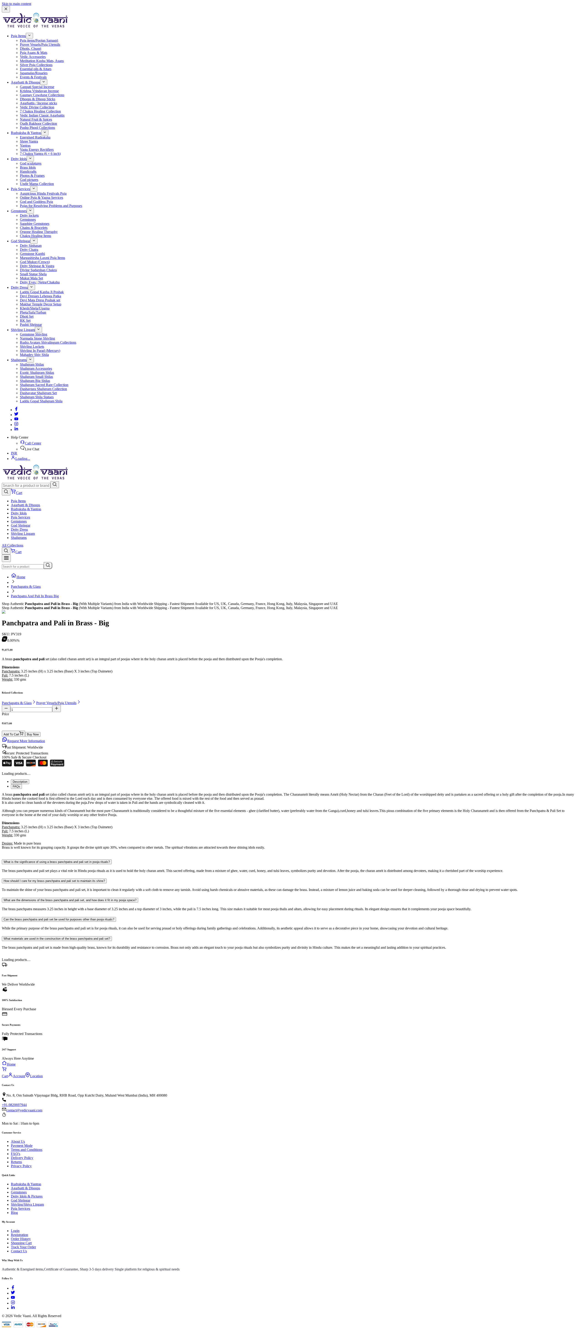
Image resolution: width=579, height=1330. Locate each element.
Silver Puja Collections (36, 65)
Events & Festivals (33, 77)
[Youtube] (16, 420)
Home (21, 577)
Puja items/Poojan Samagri (39, 40)
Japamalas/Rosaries (33, 73)
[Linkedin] (16, 430)
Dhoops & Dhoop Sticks (37, 99)
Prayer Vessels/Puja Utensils (40, 44)
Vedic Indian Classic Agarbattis (42, 115)
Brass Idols (28, 167)
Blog (14, 1213)
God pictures (29, 180)
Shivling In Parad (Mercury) (40, 351)
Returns (16, 1162)
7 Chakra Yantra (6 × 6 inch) (40, 154)
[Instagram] (16, 425)
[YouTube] (13, 1298)
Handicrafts (28, 171)
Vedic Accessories (33, 57)
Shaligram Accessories (36, 368)
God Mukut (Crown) (35, 262)
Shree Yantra (29, 141)
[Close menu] (6, 9)
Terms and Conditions (26, 1150)
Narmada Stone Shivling (37, 338)
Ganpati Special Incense (37, 87)
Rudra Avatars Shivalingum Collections (48, 342)
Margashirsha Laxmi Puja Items (42, 258)
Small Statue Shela (33, 274)
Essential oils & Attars (35, 69)
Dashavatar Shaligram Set (38, 393)
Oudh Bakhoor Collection (38, 123)
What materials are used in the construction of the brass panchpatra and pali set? (57, 938)
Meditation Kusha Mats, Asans (42, 61)
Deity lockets (29, 215)
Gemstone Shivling (33, 334)
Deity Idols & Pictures (27, 1196)
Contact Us (19, 1251)
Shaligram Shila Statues (37, 397)
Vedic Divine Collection (37, 107)
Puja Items (18, 36)
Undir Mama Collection (37, 184)
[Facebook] (16, 410)
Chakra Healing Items (35, 236)
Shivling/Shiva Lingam (27, 1204)
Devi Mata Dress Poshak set (40, 300)
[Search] (54, 484)
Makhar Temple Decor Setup (40, 304)
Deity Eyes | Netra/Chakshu (40, 282)
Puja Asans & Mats (33, 53)
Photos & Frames (32, 176)
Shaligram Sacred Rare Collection (44, 385)
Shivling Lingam (23, 330)
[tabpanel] (289, 823)
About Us (18, 1141)
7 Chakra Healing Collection (40, 111)
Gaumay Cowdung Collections (42, 95)
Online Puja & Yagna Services (41, 197)
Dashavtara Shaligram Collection (43, 389)
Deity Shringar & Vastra (37, 266)
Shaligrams (19, 360)
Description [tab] (20, 781)
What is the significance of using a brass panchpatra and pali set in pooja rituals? (57, 862)
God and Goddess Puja (36, 202)
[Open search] (6, 491)
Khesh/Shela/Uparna (35, 308)
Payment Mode (22, 1146)
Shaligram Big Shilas (35, 381)
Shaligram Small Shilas (36, 377)
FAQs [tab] (16, 786)
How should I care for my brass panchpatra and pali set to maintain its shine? (54, 881)
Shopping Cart (21, 1243)
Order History (21, 1239)
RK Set (25, 320)
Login (15, 1231)
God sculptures (30, 163)
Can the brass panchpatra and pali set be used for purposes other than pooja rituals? (59, 919)
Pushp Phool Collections (37, 128)
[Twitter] (16, 415)
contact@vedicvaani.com (24, 1110)
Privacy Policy (21, 1166)
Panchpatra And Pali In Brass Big (35, 596)
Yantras (25, 145)
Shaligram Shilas (32, 364)
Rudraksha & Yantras (26, 133)
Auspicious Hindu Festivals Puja (43, 193)
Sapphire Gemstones (34, 224)
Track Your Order (23, 1247)
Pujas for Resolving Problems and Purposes (51, 206)
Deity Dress (19, 287)
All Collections (12, 545)
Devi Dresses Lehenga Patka (40, 296)
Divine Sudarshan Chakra (38, 270)
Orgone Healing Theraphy (39, 232)
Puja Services (20, 189)
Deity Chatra (29, 250)
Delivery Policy (22, 1158)
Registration (19, 1235)
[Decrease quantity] (6, 708)
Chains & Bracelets (33, 228)
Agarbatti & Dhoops (25, 82)
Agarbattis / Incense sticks (38, 103)
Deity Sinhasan (31, 245)
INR (14, 453)
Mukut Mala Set (31, 278)
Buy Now (33, 734)
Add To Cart (11, 734)
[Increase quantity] (56, 708)
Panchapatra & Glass (26, 586)
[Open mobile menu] (6, 558)
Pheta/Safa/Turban (33, 312)
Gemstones (19, 211)
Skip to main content (16, 4)
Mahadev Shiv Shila (34, 355)
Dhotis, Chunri (30, 48)
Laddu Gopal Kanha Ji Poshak (42, 292)
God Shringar (20, 241)
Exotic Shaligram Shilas (37, 373)
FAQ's (15, 1154)
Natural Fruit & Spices (36, 119)
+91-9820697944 (14, 1105)
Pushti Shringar (31, 324)
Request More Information (26, 741)
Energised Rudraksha (35, 137)
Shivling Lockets (32, 346)
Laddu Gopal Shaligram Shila (41, 401)
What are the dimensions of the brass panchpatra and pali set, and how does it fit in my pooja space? (70, 900)
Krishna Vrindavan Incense (39, 91)
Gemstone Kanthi (32, 254)
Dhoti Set (26, 316)
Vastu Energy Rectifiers (37, 149)
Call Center (33, 443)
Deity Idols (19, 159)
